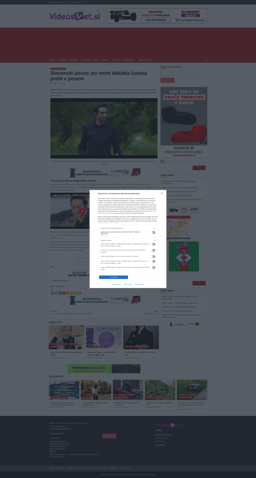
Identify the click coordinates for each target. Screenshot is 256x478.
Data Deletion (116, 284)
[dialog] (128, 239)
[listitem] (128, 228)
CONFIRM (113, 277)
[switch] (152, 232)
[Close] (162, 194)
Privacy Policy (139, 284)
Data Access (128, 284)
